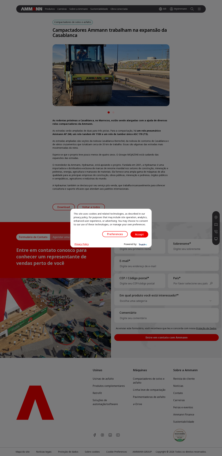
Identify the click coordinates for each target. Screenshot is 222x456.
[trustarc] (142, 244)
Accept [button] (139, 234)
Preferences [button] (115, 234)
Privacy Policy (81, 244)
